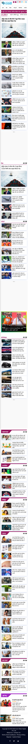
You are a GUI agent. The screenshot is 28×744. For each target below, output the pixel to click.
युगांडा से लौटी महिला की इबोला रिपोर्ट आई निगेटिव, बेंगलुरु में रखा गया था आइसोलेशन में (17, 629)
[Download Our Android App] (13, 1)
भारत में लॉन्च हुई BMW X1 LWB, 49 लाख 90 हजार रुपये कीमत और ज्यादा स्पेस (18, 349)
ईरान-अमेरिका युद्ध (14, 15)
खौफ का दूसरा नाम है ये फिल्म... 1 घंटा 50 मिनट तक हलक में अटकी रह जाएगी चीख (19, 672)
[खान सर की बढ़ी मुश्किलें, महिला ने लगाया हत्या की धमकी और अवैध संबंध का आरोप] (6, 52)
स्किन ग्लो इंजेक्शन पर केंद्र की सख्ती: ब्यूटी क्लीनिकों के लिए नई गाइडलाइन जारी (18, 644)
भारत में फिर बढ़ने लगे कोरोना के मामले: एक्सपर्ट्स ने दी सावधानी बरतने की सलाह (18, 555)
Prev (3, 327)
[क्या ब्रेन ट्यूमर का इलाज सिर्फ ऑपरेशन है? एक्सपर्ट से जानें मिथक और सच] (6, 605)
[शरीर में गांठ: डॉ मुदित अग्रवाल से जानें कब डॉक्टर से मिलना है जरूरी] (6, 572)
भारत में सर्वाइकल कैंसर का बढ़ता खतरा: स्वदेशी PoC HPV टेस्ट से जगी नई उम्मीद (18, 595)
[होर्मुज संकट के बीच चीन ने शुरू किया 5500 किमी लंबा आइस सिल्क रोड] (14, 30)
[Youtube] (20, 2)
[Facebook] (18, 2)
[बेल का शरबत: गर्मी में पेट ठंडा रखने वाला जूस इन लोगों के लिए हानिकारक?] (6, 688)
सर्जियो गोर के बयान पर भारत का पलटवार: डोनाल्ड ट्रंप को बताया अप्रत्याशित (18, 100)
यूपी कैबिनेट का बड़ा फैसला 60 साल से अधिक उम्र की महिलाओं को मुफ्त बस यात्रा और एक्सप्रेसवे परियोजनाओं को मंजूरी (18, 69)
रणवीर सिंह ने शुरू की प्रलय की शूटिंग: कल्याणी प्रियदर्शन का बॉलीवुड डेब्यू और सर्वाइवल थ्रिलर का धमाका (19, 527)
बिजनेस (20, 8)
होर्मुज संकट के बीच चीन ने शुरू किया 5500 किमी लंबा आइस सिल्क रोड (13, 20)
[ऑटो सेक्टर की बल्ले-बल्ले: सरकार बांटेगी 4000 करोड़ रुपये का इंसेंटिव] (6, 387)
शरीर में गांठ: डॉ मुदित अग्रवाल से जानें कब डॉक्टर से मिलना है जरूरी (18, 571)
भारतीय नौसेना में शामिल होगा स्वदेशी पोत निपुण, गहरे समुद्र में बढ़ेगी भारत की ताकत (18, 84)
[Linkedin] (26, 2)
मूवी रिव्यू (5, 695)
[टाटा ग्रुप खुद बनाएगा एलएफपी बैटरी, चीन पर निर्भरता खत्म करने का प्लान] (6, 379)
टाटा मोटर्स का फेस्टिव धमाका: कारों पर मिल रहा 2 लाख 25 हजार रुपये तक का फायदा (18, 371)
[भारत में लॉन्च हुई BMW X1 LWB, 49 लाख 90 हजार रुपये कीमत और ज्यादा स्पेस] (6, 350)
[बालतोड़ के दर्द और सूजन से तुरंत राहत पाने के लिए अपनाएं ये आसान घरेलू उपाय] (6, 564)
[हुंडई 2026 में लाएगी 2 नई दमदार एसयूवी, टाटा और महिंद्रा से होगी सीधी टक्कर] (6, 394)
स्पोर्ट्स (15, 8)
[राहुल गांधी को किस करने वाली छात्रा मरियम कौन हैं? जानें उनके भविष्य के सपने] (6, 471)
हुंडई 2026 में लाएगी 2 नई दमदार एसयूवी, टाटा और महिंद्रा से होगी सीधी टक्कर (18, 393)
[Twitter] (22, 2)
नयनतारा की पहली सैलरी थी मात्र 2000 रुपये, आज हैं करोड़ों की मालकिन (19, 512)
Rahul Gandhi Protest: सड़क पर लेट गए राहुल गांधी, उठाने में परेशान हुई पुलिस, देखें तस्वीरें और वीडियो (18, 681)
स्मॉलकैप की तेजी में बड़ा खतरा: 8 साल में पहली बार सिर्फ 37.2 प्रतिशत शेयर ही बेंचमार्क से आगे (18, 109)
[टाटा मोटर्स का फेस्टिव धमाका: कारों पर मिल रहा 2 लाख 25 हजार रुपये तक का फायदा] (6, 372)
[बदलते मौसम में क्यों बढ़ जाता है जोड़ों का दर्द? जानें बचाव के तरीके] (6, 621)
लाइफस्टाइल (5, 432)
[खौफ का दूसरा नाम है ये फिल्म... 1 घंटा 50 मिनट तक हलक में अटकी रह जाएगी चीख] (6, 673)
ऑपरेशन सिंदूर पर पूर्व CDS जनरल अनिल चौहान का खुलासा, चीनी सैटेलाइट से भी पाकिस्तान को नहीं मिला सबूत (18, 61)
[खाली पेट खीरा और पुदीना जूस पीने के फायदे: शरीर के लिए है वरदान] (6, 588)
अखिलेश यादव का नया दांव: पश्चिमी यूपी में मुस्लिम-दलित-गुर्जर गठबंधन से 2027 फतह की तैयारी (19, 486)
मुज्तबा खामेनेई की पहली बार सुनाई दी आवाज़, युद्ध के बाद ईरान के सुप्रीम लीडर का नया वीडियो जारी (18, 215)
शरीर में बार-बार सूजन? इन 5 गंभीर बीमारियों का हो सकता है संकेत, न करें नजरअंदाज (18, 579)
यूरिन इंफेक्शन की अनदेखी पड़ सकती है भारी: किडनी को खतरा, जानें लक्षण (18, 653)
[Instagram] (24, 2)
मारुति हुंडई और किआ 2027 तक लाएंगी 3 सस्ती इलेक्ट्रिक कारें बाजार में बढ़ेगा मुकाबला (18, 341)
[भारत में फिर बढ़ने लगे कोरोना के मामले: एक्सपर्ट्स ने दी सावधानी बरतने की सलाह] (6, 556)
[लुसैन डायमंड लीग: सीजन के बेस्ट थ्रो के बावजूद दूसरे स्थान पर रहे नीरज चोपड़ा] (6, 275)
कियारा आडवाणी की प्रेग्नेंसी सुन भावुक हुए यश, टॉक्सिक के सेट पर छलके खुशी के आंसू (18, 505)
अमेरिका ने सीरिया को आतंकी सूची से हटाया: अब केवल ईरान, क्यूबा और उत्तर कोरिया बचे (18, 43)
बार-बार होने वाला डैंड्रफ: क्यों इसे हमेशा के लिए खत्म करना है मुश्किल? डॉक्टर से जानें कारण (18, 437)
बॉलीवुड (4, 500)
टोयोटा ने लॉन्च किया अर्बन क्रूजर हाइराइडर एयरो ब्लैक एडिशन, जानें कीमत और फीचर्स (18, 356)
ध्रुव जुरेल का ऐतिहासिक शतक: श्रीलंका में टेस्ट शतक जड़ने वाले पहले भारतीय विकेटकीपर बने (18, 251)
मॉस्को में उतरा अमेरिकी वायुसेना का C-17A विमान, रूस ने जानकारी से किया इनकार (18, 77)
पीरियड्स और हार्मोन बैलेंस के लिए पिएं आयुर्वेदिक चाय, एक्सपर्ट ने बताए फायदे (18, 612)
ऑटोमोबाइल (4, 337)
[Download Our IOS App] (16, 1)
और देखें (25, 163)
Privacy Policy (21, 735)
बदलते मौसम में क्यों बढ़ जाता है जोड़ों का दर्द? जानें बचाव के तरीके (18, 620)
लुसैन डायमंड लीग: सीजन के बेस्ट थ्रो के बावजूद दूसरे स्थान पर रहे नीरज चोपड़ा (18, 274)
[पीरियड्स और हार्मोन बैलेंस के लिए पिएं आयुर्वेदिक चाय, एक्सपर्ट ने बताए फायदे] (6, 613)
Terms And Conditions (9, 735)
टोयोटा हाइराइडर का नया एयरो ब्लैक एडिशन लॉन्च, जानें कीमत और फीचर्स (18, 364)
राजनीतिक (4, 465)
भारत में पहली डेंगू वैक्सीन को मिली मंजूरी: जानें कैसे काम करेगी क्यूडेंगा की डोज (19, 459)
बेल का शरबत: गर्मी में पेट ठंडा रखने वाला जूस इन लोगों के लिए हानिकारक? (19, 687)
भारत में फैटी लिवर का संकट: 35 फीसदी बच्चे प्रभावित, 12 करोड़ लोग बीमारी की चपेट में (18, 451)
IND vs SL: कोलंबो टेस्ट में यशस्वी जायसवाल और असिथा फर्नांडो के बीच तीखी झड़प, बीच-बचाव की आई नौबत (18, 259)
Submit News (16, 737)
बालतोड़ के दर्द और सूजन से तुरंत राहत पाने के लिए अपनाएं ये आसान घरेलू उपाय (18, 563)
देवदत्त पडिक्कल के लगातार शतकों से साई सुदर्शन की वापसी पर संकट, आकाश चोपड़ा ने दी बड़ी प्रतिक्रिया (18, 235)
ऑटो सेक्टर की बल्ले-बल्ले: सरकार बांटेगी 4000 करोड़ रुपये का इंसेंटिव (18, 386)
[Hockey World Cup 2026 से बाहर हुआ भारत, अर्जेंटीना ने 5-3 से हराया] (6, 243)
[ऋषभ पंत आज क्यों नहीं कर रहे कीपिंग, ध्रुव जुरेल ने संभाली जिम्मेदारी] (6, 226)
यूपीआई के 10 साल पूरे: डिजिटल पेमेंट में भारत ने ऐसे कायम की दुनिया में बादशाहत (18, 92)
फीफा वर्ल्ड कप (23, 15)
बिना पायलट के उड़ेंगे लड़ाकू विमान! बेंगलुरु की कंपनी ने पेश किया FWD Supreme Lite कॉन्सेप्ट (18, 118)
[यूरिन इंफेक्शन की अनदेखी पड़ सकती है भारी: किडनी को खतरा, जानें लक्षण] (6, 654)
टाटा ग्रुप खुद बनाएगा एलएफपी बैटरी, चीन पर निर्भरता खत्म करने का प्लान (18, 379)
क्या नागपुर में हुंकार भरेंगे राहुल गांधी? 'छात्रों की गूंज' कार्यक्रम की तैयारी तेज (19, 478)
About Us (10, 732)
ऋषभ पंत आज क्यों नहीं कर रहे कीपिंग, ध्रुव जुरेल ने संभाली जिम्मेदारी (18, 225)
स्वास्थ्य (4, 533)
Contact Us (17, 732)
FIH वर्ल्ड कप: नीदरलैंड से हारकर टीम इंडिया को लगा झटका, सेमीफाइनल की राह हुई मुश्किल (18, 267)
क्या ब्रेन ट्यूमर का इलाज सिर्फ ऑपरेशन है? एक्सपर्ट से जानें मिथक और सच (18, 604)
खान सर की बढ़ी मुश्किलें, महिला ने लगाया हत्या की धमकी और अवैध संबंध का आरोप (18, 51)
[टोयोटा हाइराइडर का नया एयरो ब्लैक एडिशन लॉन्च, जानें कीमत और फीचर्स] (6, 365)
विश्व (10, 8)
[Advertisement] (14, 146)
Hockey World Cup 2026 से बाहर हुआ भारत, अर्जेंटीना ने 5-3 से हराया (17, 242)
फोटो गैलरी (4, 660)
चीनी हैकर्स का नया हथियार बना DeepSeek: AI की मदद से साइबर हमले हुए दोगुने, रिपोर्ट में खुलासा (18, 126)
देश (6, 8)
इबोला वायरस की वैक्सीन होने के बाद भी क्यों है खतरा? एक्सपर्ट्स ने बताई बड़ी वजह (18, 636)
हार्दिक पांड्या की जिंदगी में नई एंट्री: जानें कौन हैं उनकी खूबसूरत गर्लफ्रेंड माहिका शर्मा (18, 665)
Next (25, 327)
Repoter (8, 737)
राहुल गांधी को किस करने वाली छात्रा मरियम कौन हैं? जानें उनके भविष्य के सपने (19, 470)
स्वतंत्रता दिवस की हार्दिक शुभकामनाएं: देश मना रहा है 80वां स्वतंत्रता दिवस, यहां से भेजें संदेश (19, 445)
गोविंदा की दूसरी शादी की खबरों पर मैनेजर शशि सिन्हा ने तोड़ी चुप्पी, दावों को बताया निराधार (18, 519)
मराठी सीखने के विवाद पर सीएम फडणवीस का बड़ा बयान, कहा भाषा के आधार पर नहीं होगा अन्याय (19, 493)
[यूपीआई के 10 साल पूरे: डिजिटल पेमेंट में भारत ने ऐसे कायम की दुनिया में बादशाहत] (6, 93)
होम (3, 8)
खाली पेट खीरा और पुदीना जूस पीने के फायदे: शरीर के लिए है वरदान (18, 587)
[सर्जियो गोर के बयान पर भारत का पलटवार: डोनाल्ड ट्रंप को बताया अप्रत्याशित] (6, 101)
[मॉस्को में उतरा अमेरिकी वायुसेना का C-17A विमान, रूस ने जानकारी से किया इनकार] (6, 77)
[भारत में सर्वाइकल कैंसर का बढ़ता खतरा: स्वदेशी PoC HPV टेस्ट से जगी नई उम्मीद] (6, 596)
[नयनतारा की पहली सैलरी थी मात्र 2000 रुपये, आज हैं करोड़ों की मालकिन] (6, 512)
